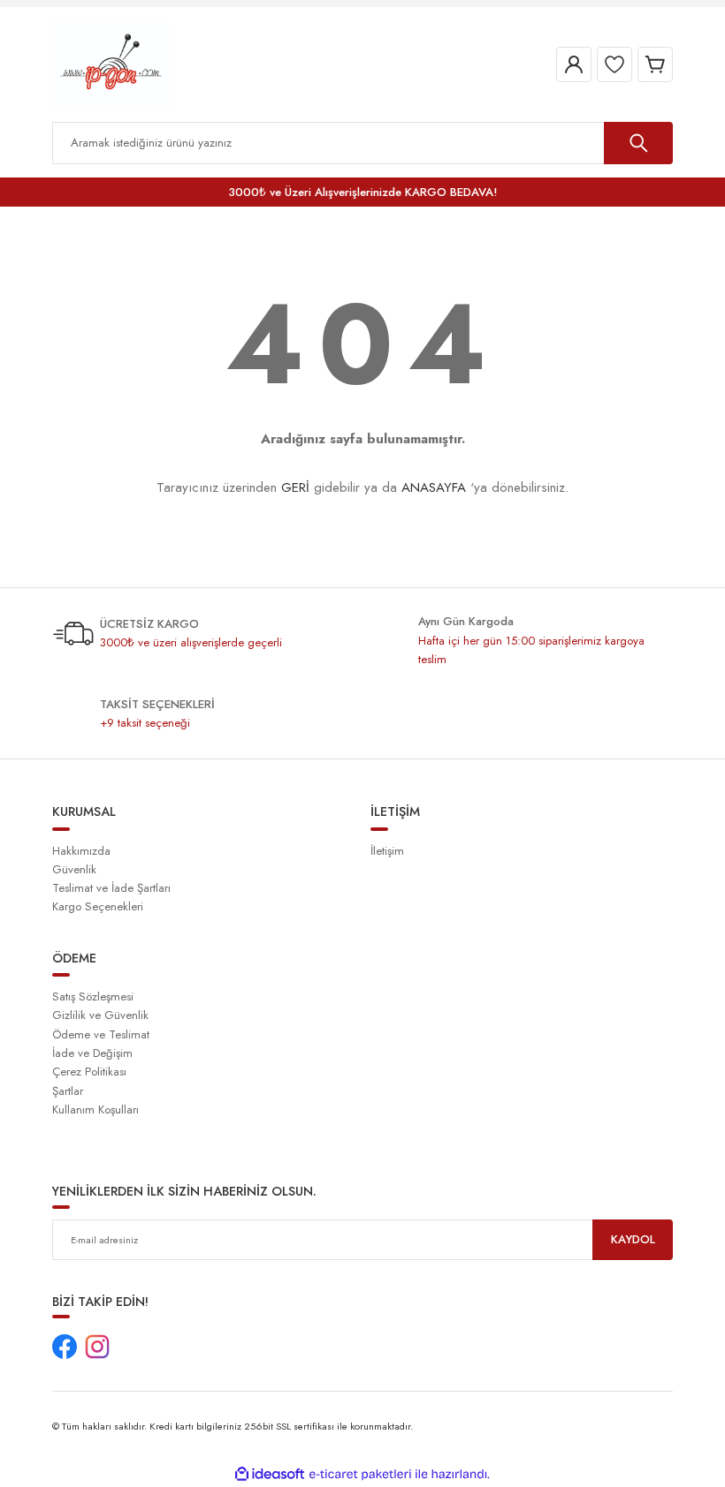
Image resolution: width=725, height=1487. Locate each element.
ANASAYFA (433, 487)
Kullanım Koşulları (95, 1109)
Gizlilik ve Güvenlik (100, 1015)
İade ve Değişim (92, 1053)
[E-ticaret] (360, 1474)
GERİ (295, 487)
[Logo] (111, 64)
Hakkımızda (81, 850)
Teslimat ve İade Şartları (111, 887)
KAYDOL (633, 1239)
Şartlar (67, 1091)
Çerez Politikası (89, 1071)
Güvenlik (74, 869)
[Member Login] (573, 64)
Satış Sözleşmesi (93, 996)
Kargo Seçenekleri (97, 906)
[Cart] (655, 64)
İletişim (387, 850)
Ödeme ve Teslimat (100, 1034)
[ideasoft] (269, 1475)
